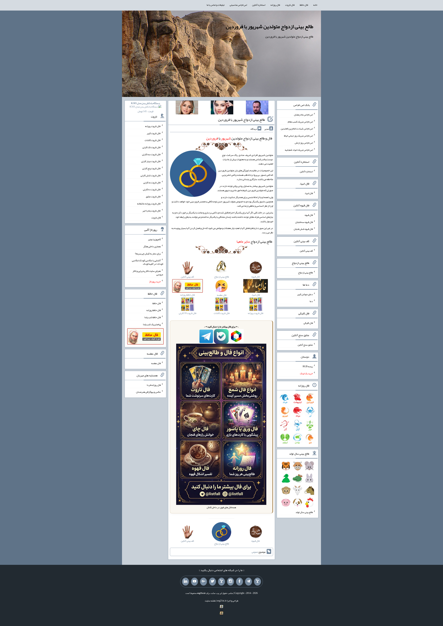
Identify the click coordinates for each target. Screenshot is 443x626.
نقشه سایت (210, 600)
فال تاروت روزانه (153, 126)
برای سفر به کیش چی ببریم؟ (148, 253)
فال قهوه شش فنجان (303, 229)
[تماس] (221, 582)
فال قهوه (309, 215)
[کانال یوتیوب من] (194, 582)
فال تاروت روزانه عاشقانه (149, 203)
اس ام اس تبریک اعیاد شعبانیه (299, 149)
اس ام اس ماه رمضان (303, 114)
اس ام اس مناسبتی (238, 4)
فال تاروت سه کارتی (151, 154)
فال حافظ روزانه (153, 310)
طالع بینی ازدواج (254, 241)
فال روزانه (275, 4)
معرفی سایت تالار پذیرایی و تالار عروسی (148, 273)
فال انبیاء (309, 193)
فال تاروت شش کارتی (151, 175)
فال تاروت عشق (153, 196)
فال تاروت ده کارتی (152, 189)
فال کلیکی (308, 323)
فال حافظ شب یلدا (152, 317)
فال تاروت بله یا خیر (151, 210)
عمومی (255, 551)
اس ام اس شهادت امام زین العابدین (297, 128)
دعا (311, 301)
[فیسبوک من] (239, 582)
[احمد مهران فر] (257, 108)
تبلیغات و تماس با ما (215, 4)
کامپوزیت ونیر (154, 239)
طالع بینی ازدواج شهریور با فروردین (241, 119)
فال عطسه (156, 363)
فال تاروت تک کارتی (151, 147)
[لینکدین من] (185, 582)
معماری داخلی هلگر (152, 246)
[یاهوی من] (257, 582)
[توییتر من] (212, 582)
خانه (315, 4)
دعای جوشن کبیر (305, 294)
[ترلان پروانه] (222, 108)
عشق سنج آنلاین (305, 344)
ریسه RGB (308, 366)
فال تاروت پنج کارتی (151, 168)
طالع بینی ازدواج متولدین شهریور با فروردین (269, 26)
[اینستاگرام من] (230, 582)
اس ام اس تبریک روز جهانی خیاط (298, 135)
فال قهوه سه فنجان (304, 221)
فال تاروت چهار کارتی (151, 161)
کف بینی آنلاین (306, 250)
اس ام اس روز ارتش (304, 142)
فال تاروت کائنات (153, 140)
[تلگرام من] (248, 582)
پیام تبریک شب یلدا (152, 324)
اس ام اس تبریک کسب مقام (300, 121)
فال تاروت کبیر (154, 133)
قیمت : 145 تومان (145, 107)
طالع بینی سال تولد (304, 512)
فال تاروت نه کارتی (152, 182)
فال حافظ (304, 4)
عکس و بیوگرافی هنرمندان (148, 391)
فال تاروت (290, 4)
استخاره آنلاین (258, 4)
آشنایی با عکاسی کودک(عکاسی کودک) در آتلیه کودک (147, 262)
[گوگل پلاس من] (203, 582)
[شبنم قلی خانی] (187, 108)
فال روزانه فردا (154, 384)
